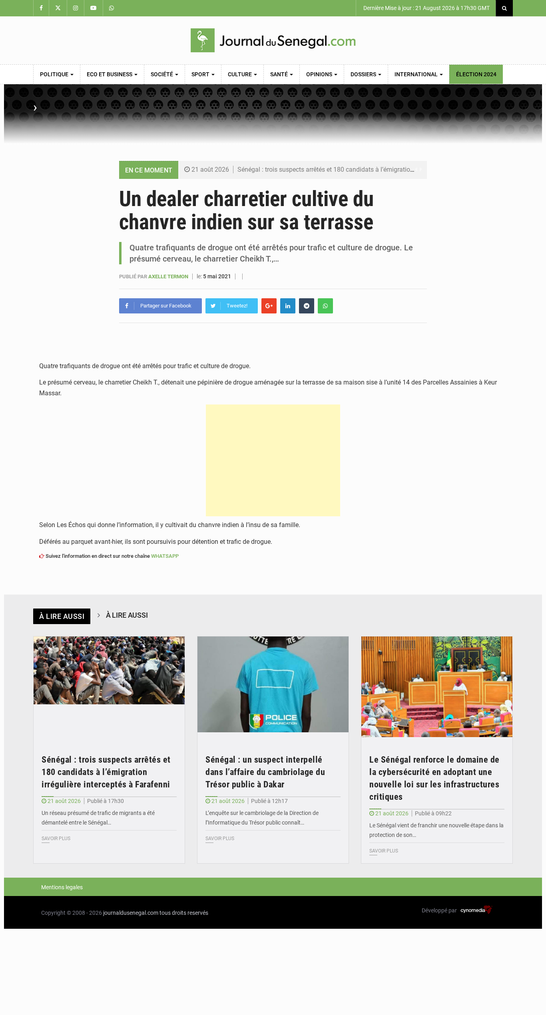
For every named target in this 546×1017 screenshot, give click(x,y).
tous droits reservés (183, 913)
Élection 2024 (476, 74)
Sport (201, 74)
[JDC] (273, 40)
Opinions (319, 74)
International (417, 74)
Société (162, 74)
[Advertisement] (273, 460)
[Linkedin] (287, 305)
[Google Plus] (269, 305)
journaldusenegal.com (130, 913)
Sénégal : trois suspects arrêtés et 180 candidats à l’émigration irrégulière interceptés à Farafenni (373, 169)
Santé (279, 74)
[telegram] (306, 305)
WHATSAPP (165, 556)
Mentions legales (62, 887)
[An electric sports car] (109, 686)
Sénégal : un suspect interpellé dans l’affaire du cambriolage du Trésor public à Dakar (265, 772)
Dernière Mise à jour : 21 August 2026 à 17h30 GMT (426, 8)
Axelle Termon (168, 277)
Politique (55, 74)
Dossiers (364, 74)
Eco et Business (110, 74)
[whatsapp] (325, 305)
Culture (240, 74)
